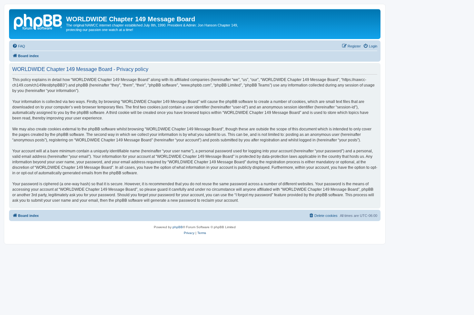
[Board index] (38, 21)
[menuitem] (18, 46)
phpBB (178, 227)
